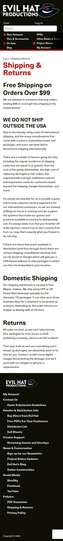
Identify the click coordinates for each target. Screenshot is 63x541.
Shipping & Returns (20, 507)
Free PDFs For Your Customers (27, 421)
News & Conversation (17, 448)
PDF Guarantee (17, 502)
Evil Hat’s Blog (16, 464)
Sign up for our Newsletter (24, 453)
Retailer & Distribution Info (21, 410)
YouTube (13, 491)
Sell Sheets (14, 432)
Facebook (13, 486)
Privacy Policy (16, 513)
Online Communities (20, 469)
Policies (8, 496)
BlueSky (12, 480)
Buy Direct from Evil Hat (23, 416)
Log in (39, 23)
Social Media (11, 475)
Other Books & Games (49, 38)
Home (6, 58)
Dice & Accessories (18, 38)
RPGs (40, 34)
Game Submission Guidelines (26, 405)
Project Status (45, 43)
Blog (9, 47)
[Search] (54, 28)
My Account (44, 47)
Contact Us (10, 399)
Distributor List (17, 426)
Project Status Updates (22, 459)
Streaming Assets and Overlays (28, 442)
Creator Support (13, 437)
